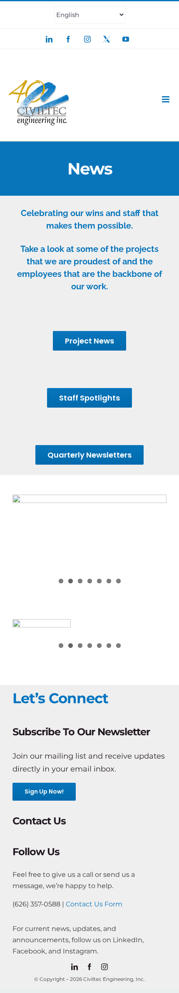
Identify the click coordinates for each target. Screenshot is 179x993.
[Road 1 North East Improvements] (89, 543)
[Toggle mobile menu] (166, 99)
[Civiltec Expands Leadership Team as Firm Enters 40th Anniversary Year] (41, 637)
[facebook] (89, 966)
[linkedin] (74, 966)
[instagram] (104, 966)
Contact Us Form (94, 904)
